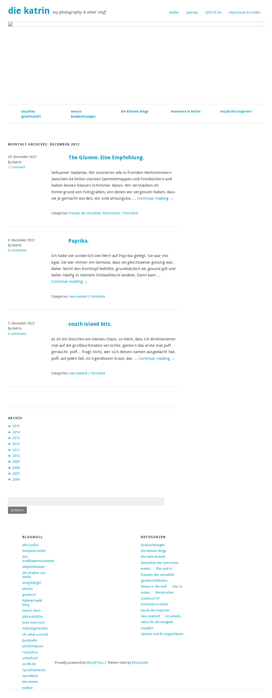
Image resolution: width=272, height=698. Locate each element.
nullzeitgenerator (35, 628)
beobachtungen (83, 116)
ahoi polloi (30, 545)
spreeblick (30, 676)
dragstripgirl (31, 583)
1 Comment (16, 167)
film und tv (164, 569)
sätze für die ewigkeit (157, 622)
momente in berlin (186, 111)
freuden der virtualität (85, 213)
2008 (16, 468)
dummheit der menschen (159, 563)
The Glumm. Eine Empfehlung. (106, 158)
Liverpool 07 (150, 598)
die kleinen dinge (134, 111)
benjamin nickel (34, 551)
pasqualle (29, 640)
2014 (16, 432)
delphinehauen (33, 567)
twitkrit (27, 688)
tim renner (30, 682)
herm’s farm (31, 611)
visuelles (28, 111)
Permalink (131, 213)
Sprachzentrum (33, 670)
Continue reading (155, 198)
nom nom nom (33, 622)
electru (27, 589)
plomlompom (32, 646)
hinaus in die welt (154, 586)
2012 (16, 444)
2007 (16, 474)
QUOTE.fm (213, 12)
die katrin (29, 11)
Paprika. (78, 241)
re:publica (29, 652)
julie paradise (32, 616)
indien (145, 592)
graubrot (29, 595)
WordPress (95, 663)
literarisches (111, 213)
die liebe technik (153, 557)
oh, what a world (35, 634)
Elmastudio (140, 663)
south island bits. (90, 324)
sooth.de (29, 664)
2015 (16, 426)
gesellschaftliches (154, 581)
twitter (174, 12)
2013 (16, 438)
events (76, 111)
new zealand (78, 296)
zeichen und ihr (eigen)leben (162, 634)
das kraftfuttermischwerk (38, 559)
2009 (16, 462)
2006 (16, 479)
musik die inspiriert (236, 111)
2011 (16, 450)
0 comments (17, 250)
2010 (16, 456)
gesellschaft (31, 116)
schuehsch (30, 658)
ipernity (192, 12)
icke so (177, 586)
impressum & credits (244, 12)
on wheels (173, 616)
